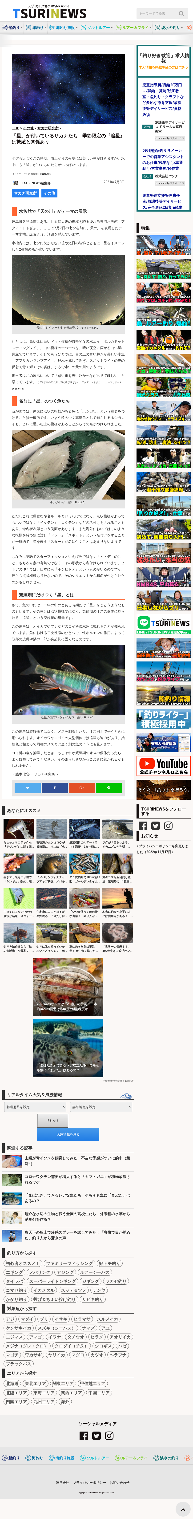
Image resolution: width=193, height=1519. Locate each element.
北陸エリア (16, 1392)
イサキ (61, 1319)
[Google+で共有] (82, 788)
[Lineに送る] (109, 788)
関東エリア (63, 1383)
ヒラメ (97, 1336)
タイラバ (14, 1281)
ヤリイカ (56, 1354)
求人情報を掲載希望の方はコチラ (163, 67)
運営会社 (62, 1482)
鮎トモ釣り (109, 1263)
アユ (105, 1328)
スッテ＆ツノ (73, 1290)
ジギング (90, 1281)
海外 (65, 1401)
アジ (10, 1319)
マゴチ (12, 1354)
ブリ (44, 1319)
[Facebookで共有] (55, 788)
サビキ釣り (92, 1299)
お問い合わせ (119, 1482)
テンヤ (99, 1290)
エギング (14, 1272)
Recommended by (113, 1080)
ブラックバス (18, 1363)
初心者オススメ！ (23, 1263)
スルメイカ (107, 1319)
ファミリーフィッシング (69, 1263)
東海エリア (44, 1392)
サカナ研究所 (25, 193)
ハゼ (122, 1345)
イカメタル (44, 1290)
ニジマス (14, 1336)
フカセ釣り (116, 1281)
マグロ (78, 1354)
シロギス (103, 1345)
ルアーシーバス (95, 1272)
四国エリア (16, 1401)
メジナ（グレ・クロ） (27, 1345)
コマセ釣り (16, 1290)
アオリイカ (120, 1336)
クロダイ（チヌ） (71, 1345)
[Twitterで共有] (27, 788)
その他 (49, 193)
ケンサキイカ (18, 1328)
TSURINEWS (93, 1493)
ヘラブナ (118, 1354)
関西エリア (71, 1392)
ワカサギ (33, 1354)
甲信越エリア (92, 1383)
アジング (65, 1272)
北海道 (12, 1383)
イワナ (54, 1336)
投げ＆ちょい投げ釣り (54, 1299)
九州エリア (44, 1401)
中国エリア (99, 1392)
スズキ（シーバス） (57, 1328)
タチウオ (75, 1336)
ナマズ (88, 1328)
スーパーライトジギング (52, 1281)
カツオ (97, 1354)
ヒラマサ (82, 1319)
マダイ (27, 1319)
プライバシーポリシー (89, 1482)
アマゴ (35, 1336)
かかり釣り (16, 1299)
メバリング (39, 1272)
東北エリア (35, 1383)
